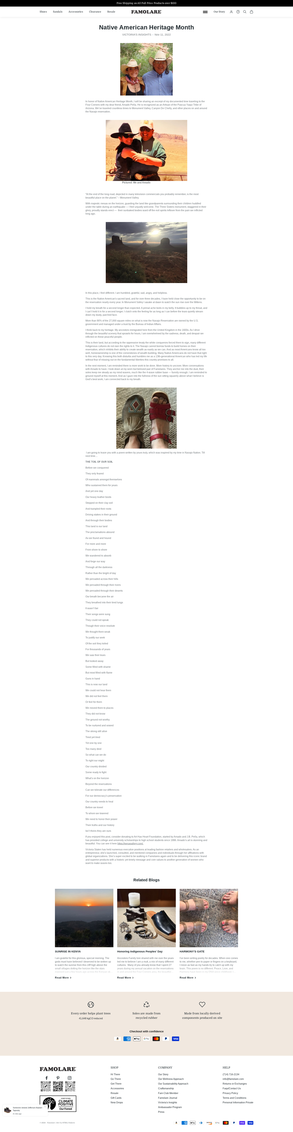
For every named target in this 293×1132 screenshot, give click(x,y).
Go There (116, 1079)
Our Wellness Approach (171, 1079)
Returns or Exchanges (235, 1083)
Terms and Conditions (234, 1098)
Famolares (159, 369)
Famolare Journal (167, 1098)
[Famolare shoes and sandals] (146, 152)
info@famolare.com (233, 1079)
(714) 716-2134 (231, 1074)
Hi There (115, 1074)
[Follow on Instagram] (69, 1078)
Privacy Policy (230, 1093)
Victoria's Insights (167, 1102)
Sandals (57, 11)
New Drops (117, 1102)
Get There (116, 1083)
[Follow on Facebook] (46, 1078)
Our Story (219, 11)
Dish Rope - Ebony (35, 1108)
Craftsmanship (166, 1088)
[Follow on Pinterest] (58, 1078)
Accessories (76, 11)
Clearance (95, 11)
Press (161, 1112)
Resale (111, 11)
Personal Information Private (238, 1102)
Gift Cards (116, 1098)
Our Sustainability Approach (173, 1083)
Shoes (43, 11)
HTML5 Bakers (68, 1123)
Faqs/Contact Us (232, 1088)
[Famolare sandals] (146, 418)
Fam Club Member (168, 1093)
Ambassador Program (170, 1107)
